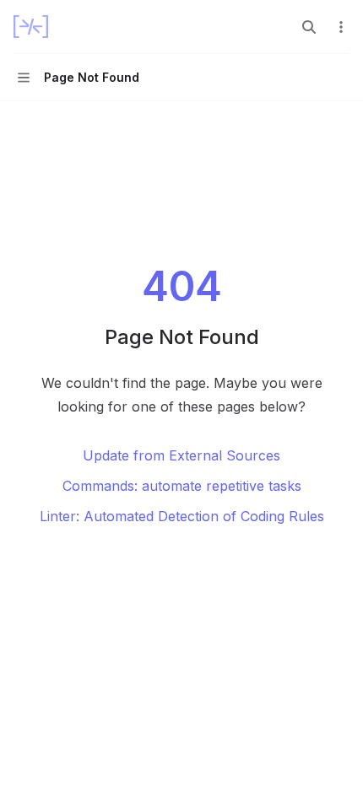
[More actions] (341, 27)
